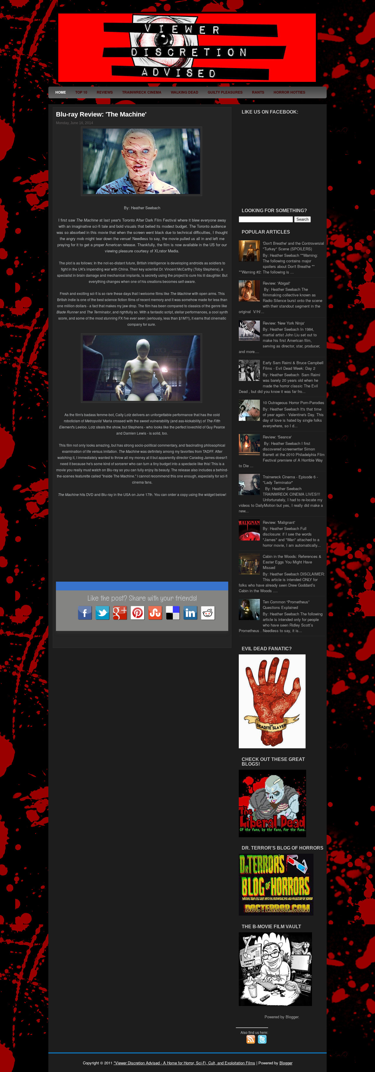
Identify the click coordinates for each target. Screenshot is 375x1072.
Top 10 (81, 92)
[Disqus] (142, 724)
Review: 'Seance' (277, 437)
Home (60, 92)
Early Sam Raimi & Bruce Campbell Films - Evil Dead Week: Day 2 (293, 365)
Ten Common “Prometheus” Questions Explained (286, 604)
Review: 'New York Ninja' (283, 323)
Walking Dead (184, 92)
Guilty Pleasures (225, 92)
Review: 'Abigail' (276, 283)
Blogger (292, 1016)
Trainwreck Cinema (141, 92)
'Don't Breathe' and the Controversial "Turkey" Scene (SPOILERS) (293, 245)
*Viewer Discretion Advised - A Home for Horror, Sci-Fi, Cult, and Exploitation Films (184, 1063)
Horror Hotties (289, 92)
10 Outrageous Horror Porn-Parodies (293, 402)
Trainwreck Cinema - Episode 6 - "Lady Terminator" (290, 479)
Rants (258, 92)
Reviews (105, 92)
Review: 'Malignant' (279, 522)
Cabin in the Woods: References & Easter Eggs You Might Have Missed (292, 561)
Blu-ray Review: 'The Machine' (101, 114)
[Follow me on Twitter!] (263, 1042)
